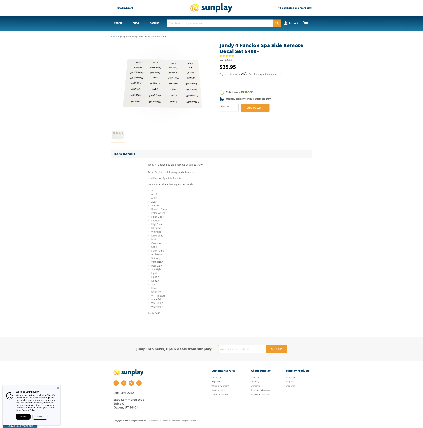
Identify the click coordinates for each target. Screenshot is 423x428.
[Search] (277, 23)
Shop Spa (290, 381)
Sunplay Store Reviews (260, 394)
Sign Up (276, 349)
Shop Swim (290, 386)
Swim (154, 23)
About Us (255, 377)
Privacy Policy (155, 421)
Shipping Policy (218, 390)
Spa (136, 23)
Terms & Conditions (171, 421)
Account (293, 23)
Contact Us (216, 377)
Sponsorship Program (260, 390)
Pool (118, 23)
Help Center (217, 381)
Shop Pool (290, 377)
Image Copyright (189, 421)
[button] (227, 55)
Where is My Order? (220, 386)
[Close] (58, 387)
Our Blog (255, 381)
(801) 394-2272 (124, 393)
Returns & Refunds (220, 394)
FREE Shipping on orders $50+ (294, 7)
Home (114, 36)
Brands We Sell (257, 386)
